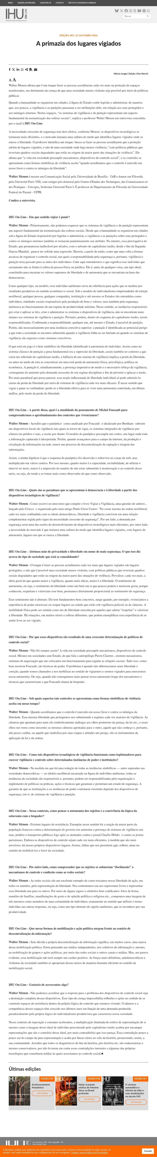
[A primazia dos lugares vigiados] (26, 69)
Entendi (148, 1151)
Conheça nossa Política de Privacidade (89, 1152)
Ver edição (42, 1093)
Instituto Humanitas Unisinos (82, 3)
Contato (60, 3)
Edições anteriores (26, 3)
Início (10, 3)
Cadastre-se (45, 3)
